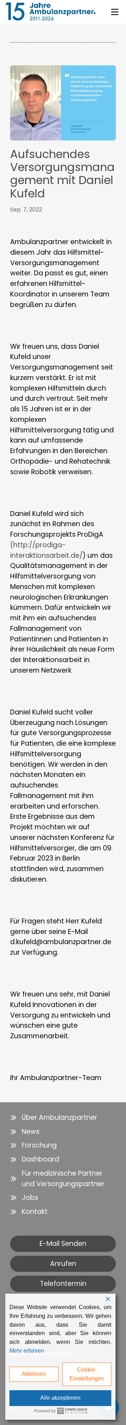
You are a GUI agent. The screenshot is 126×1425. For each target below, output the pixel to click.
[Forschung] (33, 1145)
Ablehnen (34, 1374)
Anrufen (63, 1263)
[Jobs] (24, 1197)
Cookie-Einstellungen (87, 1374)
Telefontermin (63, 1283)
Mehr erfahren (26, 1351)
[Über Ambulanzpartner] (53, 1117)
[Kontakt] (29, 1212)
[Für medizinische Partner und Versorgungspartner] (63, 1178)
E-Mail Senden (63, 1243)
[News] (25, 1131)
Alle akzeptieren (60, 1398)
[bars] (115, 11)
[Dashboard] (34, 1159)
